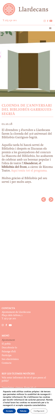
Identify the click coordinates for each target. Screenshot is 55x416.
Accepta (9, 411)
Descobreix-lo (9, 347)
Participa (6, 355)
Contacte (6, 363)
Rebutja (23, 411)
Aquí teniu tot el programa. (29, 170)
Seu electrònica (10, 359)
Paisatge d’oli (9, 351)
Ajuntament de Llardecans (27, 9)
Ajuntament (8, 340)
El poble (6, 344)
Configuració (39, 411)
